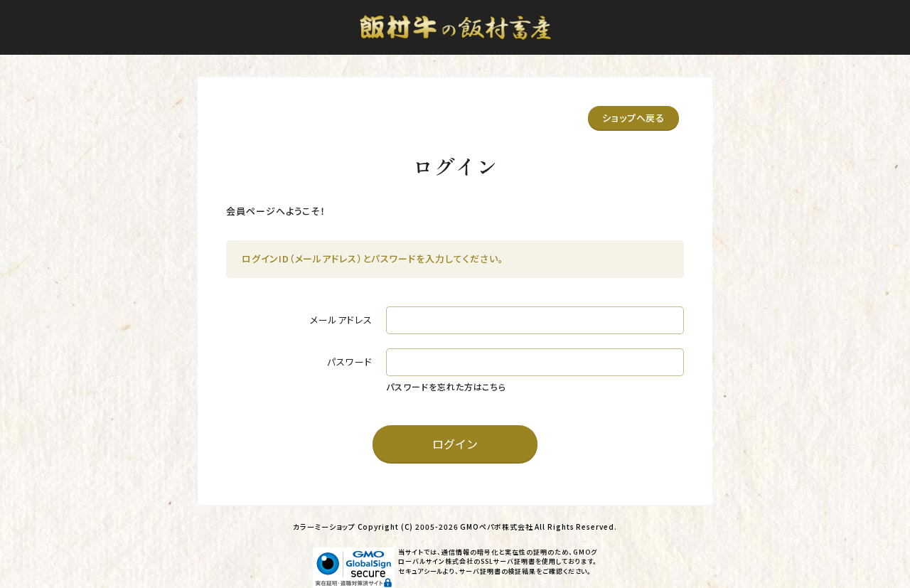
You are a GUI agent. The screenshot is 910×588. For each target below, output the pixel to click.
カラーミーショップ (324, 526)
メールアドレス (341, 319)
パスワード (350, 361)
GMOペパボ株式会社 (496, 526)
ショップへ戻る (633, 117)
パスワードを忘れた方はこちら (446, 386)
